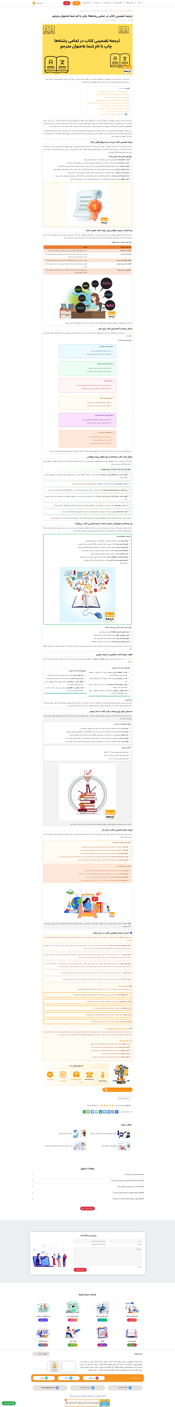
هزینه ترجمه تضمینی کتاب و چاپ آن (116, 111)
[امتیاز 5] (102, 1105)
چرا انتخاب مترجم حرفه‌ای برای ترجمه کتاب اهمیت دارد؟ (111, 94)
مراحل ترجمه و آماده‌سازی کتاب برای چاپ (115, 97)
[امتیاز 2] (110, 1105)
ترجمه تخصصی (116, 11)
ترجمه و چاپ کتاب (123, 1098)
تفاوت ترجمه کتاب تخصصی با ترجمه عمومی (114, 106)
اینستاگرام (91, 1378)
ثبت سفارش (132, 1320)
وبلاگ (130, 11)
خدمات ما (125, 11)
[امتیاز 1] (113, 1105)
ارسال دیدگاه (80, 1269)
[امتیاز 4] (105, 1105)
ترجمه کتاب (128, 333)
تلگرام (66, 1378)
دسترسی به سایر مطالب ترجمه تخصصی (119, 1090)
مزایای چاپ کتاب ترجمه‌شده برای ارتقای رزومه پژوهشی (111, 100)
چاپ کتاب (106, 989)
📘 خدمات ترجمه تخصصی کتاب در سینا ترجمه (113, 114)
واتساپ (42, 1378)
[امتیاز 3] (107, 1105)
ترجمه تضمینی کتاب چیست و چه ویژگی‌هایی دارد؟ (112, 92)
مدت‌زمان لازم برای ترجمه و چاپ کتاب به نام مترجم (112, 108)
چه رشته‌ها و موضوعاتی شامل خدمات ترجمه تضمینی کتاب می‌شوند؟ (107, 103)
